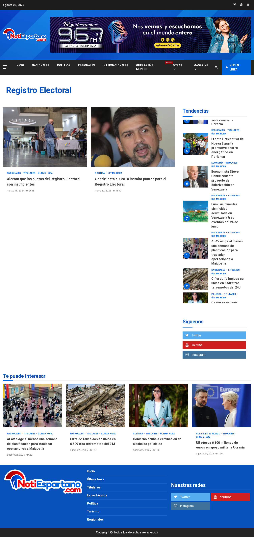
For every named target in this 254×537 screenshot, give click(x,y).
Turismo (93, 511)
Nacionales (40, 65)
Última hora (45, 173)
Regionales (86, 65)
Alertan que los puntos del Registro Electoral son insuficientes (45, 137)
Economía (217, 163)
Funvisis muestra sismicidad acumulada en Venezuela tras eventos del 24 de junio (195, 211)
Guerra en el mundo (150, 67)
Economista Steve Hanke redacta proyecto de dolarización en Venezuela (195, 177)
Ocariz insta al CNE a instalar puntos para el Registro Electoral (133, 137)
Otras (177, 65)
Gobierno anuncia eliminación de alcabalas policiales (158, 405)
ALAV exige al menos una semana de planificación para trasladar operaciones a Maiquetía (195, 248)
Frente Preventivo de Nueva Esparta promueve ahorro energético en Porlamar (195, 144)
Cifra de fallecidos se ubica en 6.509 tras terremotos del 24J (195, 279)
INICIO (20, 65)
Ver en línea (234, 67)
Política (63, 65)
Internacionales (115, 65)
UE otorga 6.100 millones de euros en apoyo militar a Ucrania (221, 405)
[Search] (216, 67)
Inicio (91, 471)
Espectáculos (97, 495)
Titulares (29, 173)
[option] (215, 145)
